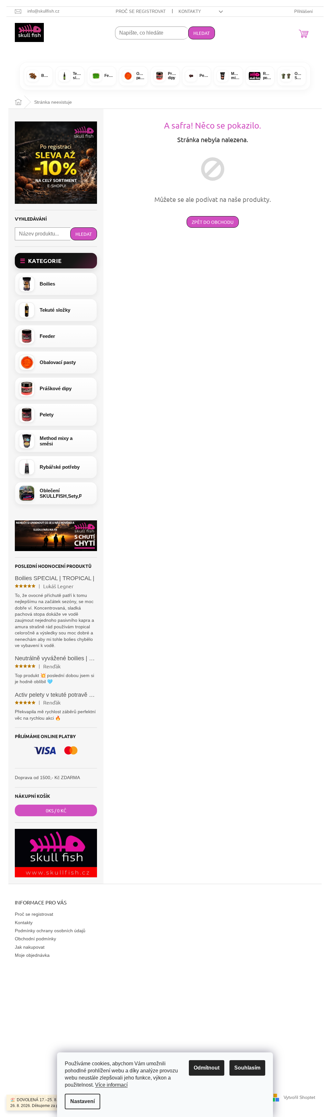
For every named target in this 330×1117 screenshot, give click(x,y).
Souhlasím (247, 1067)
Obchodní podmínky (35, 938)
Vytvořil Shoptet (299, 1097)
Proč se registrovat (141, 11)
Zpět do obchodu (213, 222)
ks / (56, 810)
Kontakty (190, 11)
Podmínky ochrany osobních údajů (50, 930)
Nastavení (82, 1101)
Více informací (111, 1085)
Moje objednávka (32, 955)
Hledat (201, 33)
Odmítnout (206, 1067)
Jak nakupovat (29, 947)
